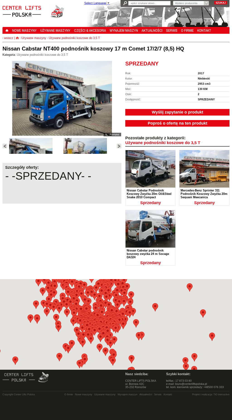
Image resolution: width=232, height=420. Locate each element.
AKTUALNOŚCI (152, 30)
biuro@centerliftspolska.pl (191, 384)
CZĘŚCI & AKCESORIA (90, 30)
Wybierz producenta (186, 3)
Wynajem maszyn (127, 394)
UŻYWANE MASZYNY (55, 30)
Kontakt (168, 394)
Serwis (158, 394)
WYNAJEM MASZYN (124, 30)
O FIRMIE (187, 30)
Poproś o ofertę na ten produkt (177, 123)
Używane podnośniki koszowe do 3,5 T (74, 38)
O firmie (68, 394)
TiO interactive (221, 394)
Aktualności (145, 394)
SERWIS (171, 30)
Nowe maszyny (83, 394)
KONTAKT (204, 30)
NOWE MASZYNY (24, 30)
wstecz (8, 38)
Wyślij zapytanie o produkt (177, 112)
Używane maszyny (33, 38)
